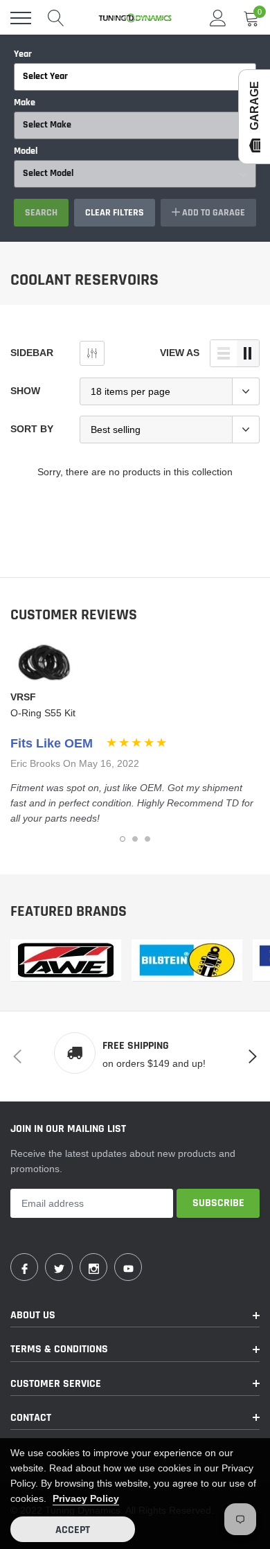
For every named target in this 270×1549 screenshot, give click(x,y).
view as (179, 352)
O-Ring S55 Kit (42, 712)
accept (72, 1530)
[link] (65, 960)
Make (24, 102)
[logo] (135, 18)
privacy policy (86, 1498)
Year (23, 54)
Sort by (31, 428)
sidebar (31, 352)
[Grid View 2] (248, 353)
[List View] (223, 353)
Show (25, 390)
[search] (56, 18)
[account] (218, 18)
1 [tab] (122, 839)
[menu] (20, 18)
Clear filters (114, 212)
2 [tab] (135, 839)
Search (41, 212)
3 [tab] (147, 839)
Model (25, 151)
